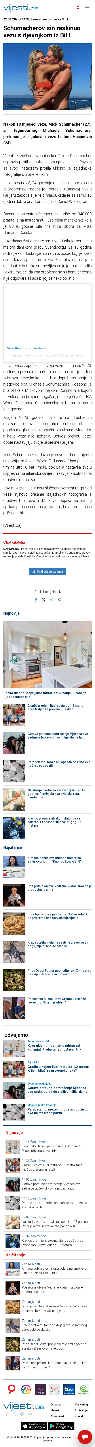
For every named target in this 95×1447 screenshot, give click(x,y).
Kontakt (80, 1416)
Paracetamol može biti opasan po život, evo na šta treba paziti (59, 763)
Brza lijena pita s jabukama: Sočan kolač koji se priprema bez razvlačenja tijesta (59, 916)
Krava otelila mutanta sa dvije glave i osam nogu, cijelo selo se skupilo (58, 944)
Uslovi (55, 1410)
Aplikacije (81, 1410)
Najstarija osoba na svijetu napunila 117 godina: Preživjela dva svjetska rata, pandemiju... (56, 793)
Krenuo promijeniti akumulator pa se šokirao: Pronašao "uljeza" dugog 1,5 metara (54, 822)
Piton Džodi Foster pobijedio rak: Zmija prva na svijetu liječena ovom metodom (59, 972)
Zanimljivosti (39, 1142)
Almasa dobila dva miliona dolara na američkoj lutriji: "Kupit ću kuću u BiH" (54, 859)
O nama (56, 1404)
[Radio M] (10, 1389)
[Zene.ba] (40, 1389)
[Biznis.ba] (69, 1389)
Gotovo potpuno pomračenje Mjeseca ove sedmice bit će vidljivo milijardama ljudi (58, 735)
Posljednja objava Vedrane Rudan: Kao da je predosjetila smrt (60, 887)
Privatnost (57, 1416)
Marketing (81, 1404)
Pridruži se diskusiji (50, 571)
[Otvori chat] (85, 1437)
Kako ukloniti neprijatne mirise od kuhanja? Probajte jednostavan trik (46, 695)
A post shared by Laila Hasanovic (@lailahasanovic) (47, 355)
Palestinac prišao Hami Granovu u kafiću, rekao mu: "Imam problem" (57, 1000)
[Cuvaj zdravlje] (54, 1389)
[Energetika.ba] (85, 1389)
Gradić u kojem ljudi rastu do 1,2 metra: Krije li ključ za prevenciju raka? (56, 707)
